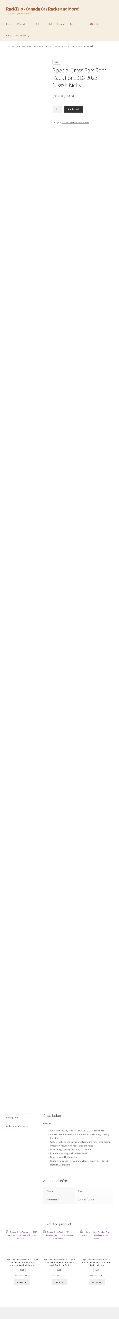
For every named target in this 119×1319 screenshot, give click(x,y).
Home (9, 24)
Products (21, 24)
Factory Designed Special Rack (29, 46)
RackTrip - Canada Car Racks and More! (43, 9)
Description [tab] (12, 1117)
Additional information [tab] (17, 1126)
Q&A (50, 24)
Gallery (39, 24)
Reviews (61, 24)
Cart (72, 24)
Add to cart (73, 109)
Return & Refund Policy (17, 35)
